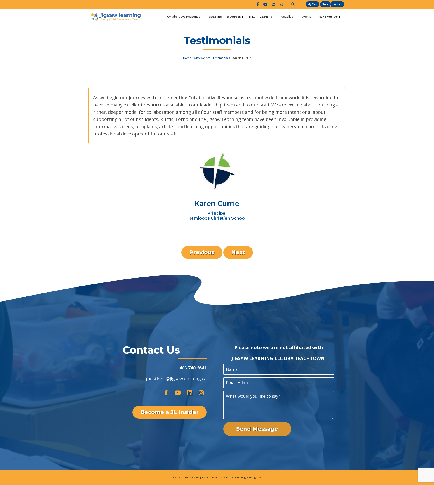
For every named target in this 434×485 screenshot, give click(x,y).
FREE (252, 16)
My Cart (312, 4)
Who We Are (328, 16)
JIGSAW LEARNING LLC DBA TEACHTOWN (278, 358)
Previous (202, 252)
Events (306, 16)
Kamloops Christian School (217, 218)
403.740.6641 (193, 368)
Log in (205, 477)
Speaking (215, 16)
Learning (266, 16)
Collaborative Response (183, 16)
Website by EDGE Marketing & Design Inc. (237, 477)
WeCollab (286, 16)
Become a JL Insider (169, 412)
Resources (233, 16)
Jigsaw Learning (190, 477)
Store (325, 4)
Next (238, 252)
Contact (337, 4)
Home (187, 58)
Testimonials (221, 58)
